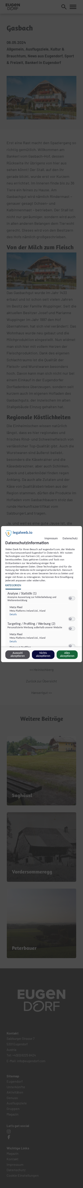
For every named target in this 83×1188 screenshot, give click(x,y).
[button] (70, 598)
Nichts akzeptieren (43, 654)
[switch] (72, 598)
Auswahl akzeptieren (17, 654)
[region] (42, 621)
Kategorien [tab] (13, 585)
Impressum (51, 538)
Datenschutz (70, 538)
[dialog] (41, 594)
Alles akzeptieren (67, 654)
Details (13, 614)
